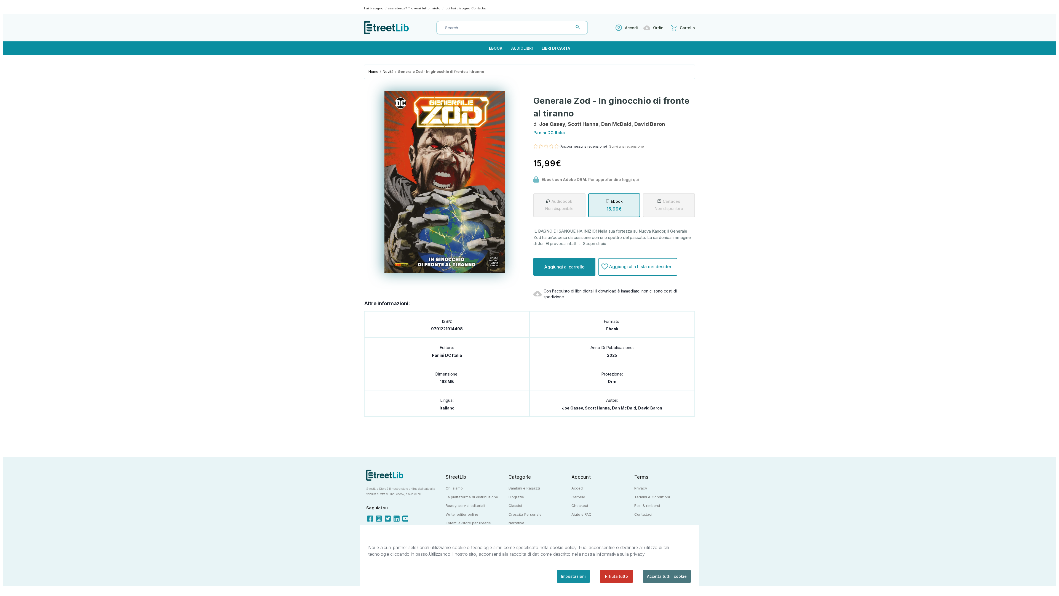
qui (636, 179)
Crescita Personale (525, 514)
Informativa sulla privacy (620, 554)
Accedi (631, 27)
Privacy (640, 488)
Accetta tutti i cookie (667, 576)
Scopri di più (594, 243)
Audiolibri (522, 48)
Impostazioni (573, 576)
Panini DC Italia (447, 355)
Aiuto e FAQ (581, 514)
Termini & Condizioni (652, 497)
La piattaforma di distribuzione (472, 497)
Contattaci (479, 8)
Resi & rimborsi (647, 505)
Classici (515, 505)
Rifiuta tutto (616, 576)
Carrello (578, 497)
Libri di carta (556, 48)
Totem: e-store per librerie (468, 523)
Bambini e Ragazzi (524, 488)
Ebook (495, 48)
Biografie (516, 497)
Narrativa (516, 523)
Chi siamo (454, 488)
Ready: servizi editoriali (465, 505)
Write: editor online (462, 514)
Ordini (659, 27)
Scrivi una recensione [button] (626, 146)
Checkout (579, 505)
